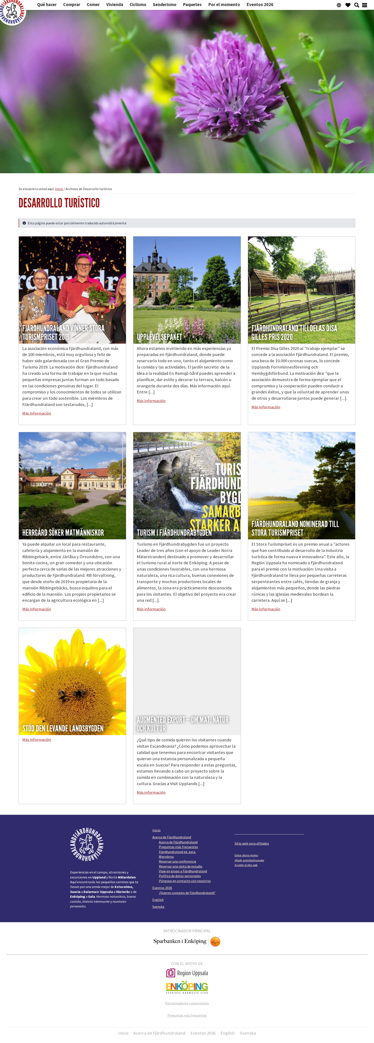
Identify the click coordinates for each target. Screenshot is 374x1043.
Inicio (156, 830)
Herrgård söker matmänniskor (63, 533)
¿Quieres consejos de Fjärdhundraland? (187, 893)
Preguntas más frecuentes (178, 847)
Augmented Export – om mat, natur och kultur (183, 724)
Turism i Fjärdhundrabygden (174, 533)
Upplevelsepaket (159, 337)
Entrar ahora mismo (246, 855)
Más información (36, 413)
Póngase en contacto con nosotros (185, 881)
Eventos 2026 (162, 888)
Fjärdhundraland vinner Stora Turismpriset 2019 (63, 332)
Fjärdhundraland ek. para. (177, 852)
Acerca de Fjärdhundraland (171, 837)
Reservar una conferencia (177, 861)
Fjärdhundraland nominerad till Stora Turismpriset (295, 528)
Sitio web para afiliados (252, 843)
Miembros (166, 856)
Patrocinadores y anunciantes (187, 1003)
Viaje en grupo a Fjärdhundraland (183, 871)
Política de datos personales (180, 876)
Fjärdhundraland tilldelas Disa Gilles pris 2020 (294, 332)
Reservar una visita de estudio (180, 866)
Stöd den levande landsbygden (62, 728)
